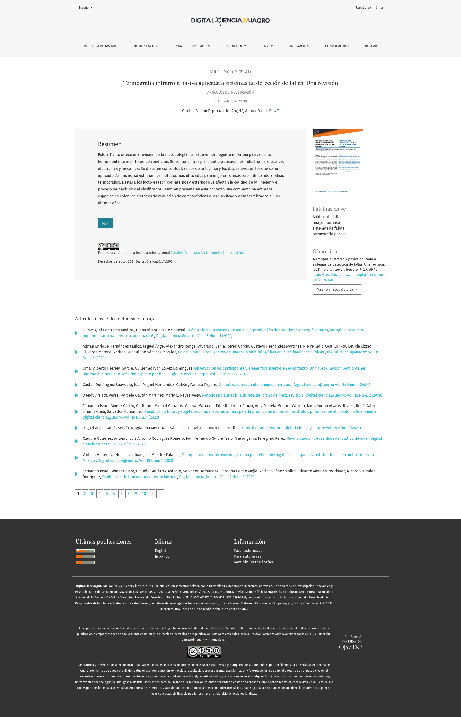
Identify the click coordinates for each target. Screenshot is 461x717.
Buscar (371, 46)
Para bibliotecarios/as (253, 562)
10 (144, 493)
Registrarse (363, 7)
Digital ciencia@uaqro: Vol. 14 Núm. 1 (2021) (332, 384)
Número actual (146, 46)
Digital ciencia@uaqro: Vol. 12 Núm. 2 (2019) (344, 395)
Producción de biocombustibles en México (139, 476)
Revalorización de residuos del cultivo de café (328, 438)
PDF (105, 223)
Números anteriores (193, 46)
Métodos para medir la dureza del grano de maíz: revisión (253, 395)
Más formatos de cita (335, 289)
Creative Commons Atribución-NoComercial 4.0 (207, 253)
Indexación (299, 46)
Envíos (268, 46)
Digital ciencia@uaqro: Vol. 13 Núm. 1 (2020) (206, 374)
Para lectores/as (248, 550)
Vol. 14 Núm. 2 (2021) (230, 71)
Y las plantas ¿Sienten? (262, 428)
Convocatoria (337, 46)
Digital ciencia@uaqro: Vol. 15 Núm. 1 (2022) (194, 335)
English (161, 550)
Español (87, 7)
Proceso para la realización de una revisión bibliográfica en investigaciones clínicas (251, 352)
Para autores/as (247, 556)
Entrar (379, 7)
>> (160, 493)
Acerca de (234, 46)
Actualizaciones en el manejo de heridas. (255, 384)
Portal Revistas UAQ (100, 46)
